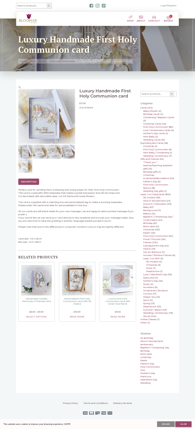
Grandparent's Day (153, 245)
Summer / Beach (152, 309)
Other (143, 322)
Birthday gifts (150, 171)
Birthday (148, 223)
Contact (154, 20)
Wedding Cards (152, 139)
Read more (77, 316)
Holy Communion (150, 366)
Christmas (148, 146)
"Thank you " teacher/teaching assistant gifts (157, 165)
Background (150, 210)
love (142, 370)
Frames (147, 242)
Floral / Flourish (152, 239)
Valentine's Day (148, 379)
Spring (146, 303)
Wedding (145, 383)
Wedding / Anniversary (155, 155)
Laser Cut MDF (151, 258)
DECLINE (166, 424)
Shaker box (149, 297)
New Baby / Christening (156, 152)
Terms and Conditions (95, 403)
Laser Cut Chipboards (152, 194)
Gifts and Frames (149, 159)
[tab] (28, 182)
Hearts (147, 248)
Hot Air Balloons (152, 252)
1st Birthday (146, 338)
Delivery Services (122, 403)
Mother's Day (150, 280)
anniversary (146, 344)
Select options (36, 316)
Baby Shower (150, 111)
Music (149, 268)
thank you (145, 376)
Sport (146, 300)
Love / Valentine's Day (155, 274)
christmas (145, 357)
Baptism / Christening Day (154, 347)
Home (23, 61)
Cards (43, 61)
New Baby (149, 136)
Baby (146, 207)
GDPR (67, 424)
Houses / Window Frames (157, 255)
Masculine (149, 277)
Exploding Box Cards (152, 143)
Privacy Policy (70, 403)
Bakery (147, 213)
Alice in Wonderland (154, 200)
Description (28, 181)
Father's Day (150, 181)
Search (49, 5)
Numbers (148, 287)
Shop (130, 20)
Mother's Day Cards (154, 133)
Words (147, 316)
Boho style (149, 226)
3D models (149, 197)
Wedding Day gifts (153, 191)
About (141, 20)
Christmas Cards (152, 123)
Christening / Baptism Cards (158, 117)
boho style (146, 354)
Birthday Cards (151, 114)
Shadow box (153, 271)
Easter (146, 232)
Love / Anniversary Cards (156, 130)
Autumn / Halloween (154, 204)
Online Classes (148, 319)
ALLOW (183, 424)
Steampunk (149, 306)
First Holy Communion (62, 61)
